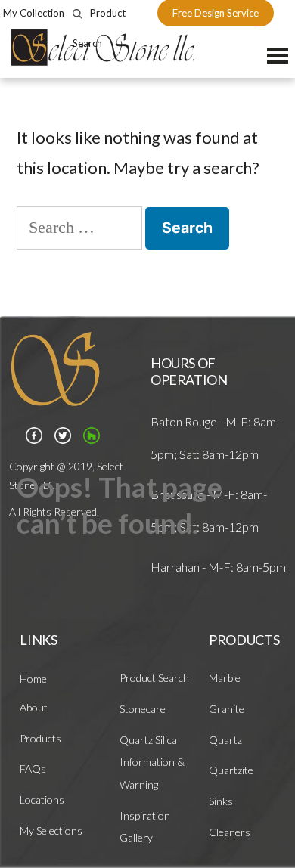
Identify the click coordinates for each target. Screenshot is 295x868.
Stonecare (143, 708)
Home (33, 678)
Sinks (221, 801)
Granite (226, 708)
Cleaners (229, 832)
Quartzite (231, 770)
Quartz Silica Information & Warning (152, 762)
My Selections (51, 830)
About (34, 707)
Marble (225, 677)
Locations (42, 799)
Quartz (225, 739)
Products (40, 738)
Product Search (154, 677)
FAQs (33, 768)
